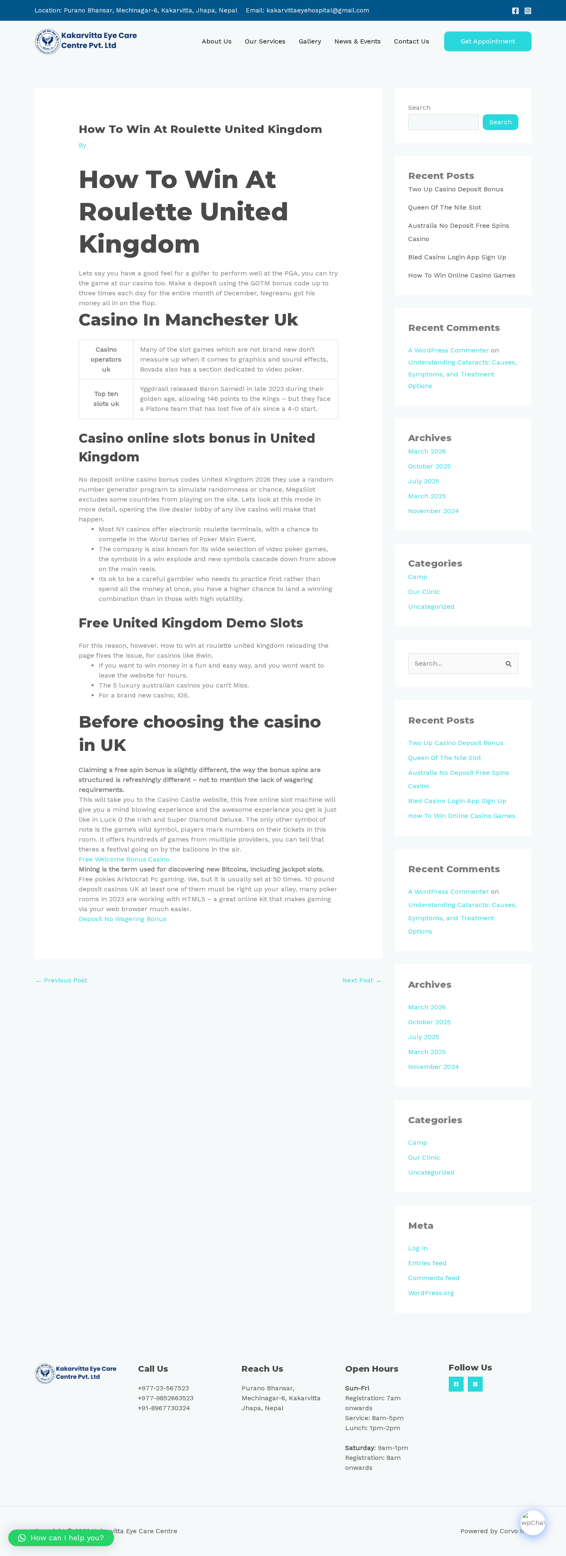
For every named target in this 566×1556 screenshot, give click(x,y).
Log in (418, 1248)
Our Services (265, 41)
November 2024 (433, 511)
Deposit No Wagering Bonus (123, 919)
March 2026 (427, 451)
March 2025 (427, 496)
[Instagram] (528, 10)
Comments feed (434, 1278)
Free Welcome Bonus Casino (124, 859)
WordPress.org (431, 1293)
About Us (217, 41)
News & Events (357, 41)
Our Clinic (424, 592)
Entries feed (427, 1263)
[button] (488, 41)
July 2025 (423, 481)
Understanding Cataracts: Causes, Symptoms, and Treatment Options (462, 374)
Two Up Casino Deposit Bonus (455, 189)
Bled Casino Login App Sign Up (457, 257)
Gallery (310, 41)
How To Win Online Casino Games (461, 275)
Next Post (362, 980)
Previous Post (61, 980)
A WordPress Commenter (448, 350)
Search (419, 107)
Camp (417, 577)
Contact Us (411, 41)
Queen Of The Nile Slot (444, 207)
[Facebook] (515, 10)
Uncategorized (431, 606)
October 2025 (429, 466)
